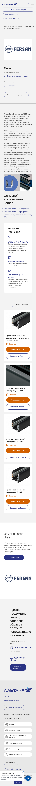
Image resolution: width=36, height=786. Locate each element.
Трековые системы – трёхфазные (16, 212)
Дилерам (27, 714)
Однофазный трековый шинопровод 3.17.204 (15, 440)
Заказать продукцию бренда (16, 95)
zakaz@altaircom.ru (12, 18)
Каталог (7, 714)
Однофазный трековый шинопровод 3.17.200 (15, 389)
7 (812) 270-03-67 (11, 14)
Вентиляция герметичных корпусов (17, 736)
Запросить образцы (18, 356)
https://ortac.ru (9, 697)
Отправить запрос (19, 9)
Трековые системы (15, 743)
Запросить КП (11, 762)
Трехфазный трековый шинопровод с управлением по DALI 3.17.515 (17, 338)
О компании (8, 718)
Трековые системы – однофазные (16, 209)
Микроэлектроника (15, 754)
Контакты (17, 718)
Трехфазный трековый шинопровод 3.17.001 (15, 491)
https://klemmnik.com (11, 701)
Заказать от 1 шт (18, 349)
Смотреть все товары (22, 304)
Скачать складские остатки (17, 76)
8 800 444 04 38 (19, 659)
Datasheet (12, 344)
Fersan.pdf (10, 86)
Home (6, 26)
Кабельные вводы (14, 730)
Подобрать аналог (14, 557)
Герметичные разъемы (16, 749)
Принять (18, 782)
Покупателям (17, 714)
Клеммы (11, 724)
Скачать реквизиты (15, 707)
